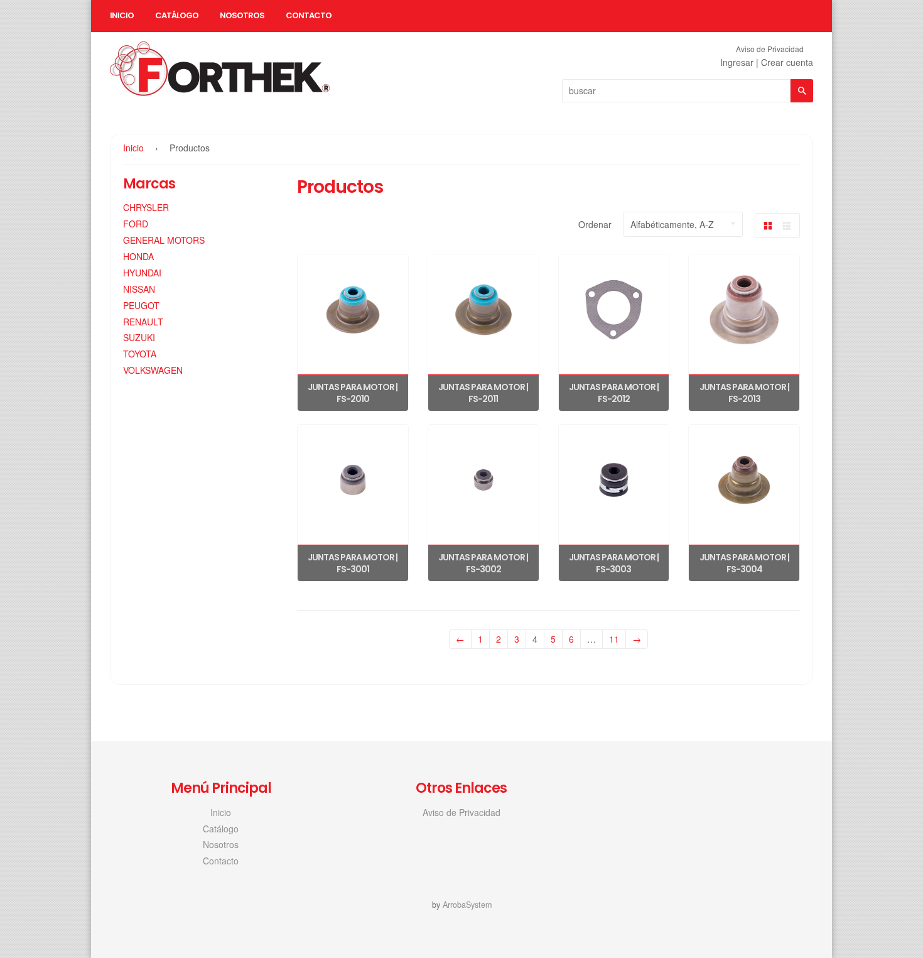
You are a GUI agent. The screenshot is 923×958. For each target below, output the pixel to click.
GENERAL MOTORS (164, 240)
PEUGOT (141, 305)
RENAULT (143, 321)
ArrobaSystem (467, 904)
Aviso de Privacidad (770, 48)
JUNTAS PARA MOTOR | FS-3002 (483, 563)
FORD (135, 223)
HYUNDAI (142, 272)
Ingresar (736, 62)
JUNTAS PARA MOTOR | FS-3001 (352, 563)
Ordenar (595, 224)
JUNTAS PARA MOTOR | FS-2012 (614, 393)
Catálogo (176, 15)
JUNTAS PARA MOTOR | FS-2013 (744, 393)
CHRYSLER (146, 207)
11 (614, 639)
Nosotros (242, 15)
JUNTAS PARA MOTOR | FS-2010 (352, 393)
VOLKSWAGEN (153, 370)
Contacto (309, 15)
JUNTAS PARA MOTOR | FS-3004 (744, 563)
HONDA (138, 256)
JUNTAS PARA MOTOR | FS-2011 (483, 393)
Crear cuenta (787, 62)
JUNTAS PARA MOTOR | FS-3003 (614, 563)
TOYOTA (139, 353)
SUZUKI (139, 337)
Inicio (122, 15)
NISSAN (139, 289)
